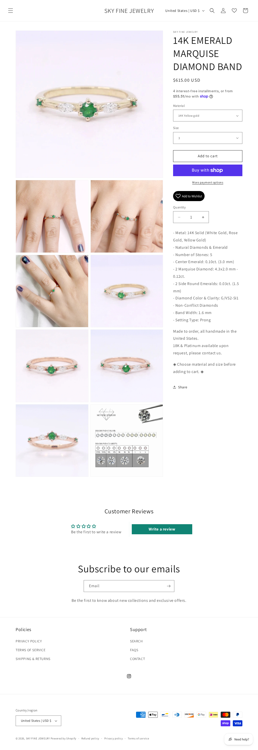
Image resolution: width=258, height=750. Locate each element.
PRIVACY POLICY (29, 641)
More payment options (207, 182)
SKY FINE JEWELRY (38, 738)
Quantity (179, 207)
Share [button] (182, 387)
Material (179, 106)
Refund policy (90, 738)
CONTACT (137, 659)
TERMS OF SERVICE (31, 650)
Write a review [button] (162, 529)
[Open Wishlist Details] (234, 10)
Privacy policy (113, 738)
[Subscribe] (168, 586)
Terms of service (138, 738)
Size (176, 128)
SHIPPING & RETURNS (33, 659)
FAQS (134, 650)
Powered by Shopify (64, 738)
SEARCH (136, 641)
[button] (10, 10)
